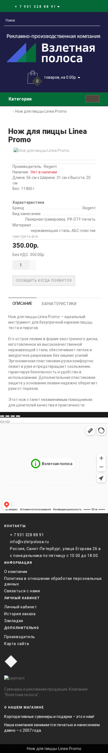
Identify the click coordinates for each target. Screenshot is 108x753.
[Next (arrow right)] (7, 421)
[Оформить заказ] (93, 6)
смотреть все (25, 236)
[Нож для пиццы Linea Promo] (54, 150)
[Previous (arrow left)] (2, 421)
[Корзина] (87, 6)
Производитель (19, 637)
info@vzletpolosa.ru (29, 542)
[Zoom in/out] (18, 416)
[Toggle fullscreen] (13, 416)
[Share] (7, 416)
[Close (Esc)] (2, 416)
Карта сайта (16, 643)
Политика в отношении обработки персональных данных (53, 581)
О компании (15, 571)
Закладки (13, 621)
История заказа (19, 614)
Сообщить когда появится (44, 280)
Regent (50, 166)
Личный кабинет (20, 607)
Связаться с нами (22, 591)
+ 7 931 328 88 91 (27, 535)
